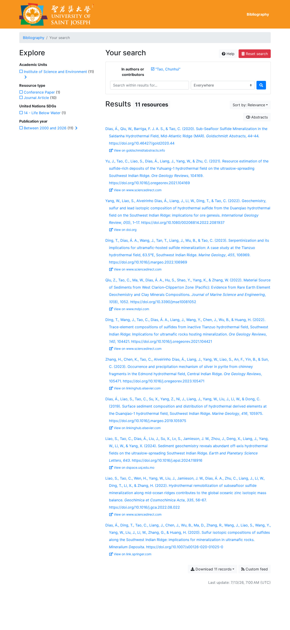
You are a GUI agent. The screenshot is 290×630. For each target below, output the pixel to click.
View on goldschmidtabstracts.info (139, 150)
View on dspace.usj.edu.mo (134, 467)
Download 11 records (213, 569)
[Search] (261, 85)
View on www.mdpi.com (131, 309)
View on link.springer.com (132, 554)
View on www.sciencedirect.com (138, 190)
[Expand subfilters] (25, 77)
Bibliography (258, 14)
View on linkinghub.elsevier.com (137, 388)
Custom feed (256, 569)
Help (229, 53)
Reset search (256, 53)
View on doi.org (125, 230)
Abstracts (259, 117)
